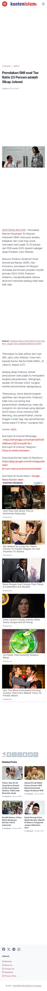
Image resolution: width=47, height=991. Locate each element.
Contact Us (9, 969)
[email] (35, 754)
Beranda (8, 961)
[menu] (4, 3)
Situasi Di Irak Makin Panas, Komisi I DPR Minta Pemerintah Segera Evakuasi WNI (33, 787)
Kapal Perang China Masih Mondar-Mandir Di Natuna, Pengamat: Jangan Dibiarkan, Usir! (34, 822)
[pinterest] (30, 754)
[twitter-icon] (8, 949)
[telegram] (25, 754)
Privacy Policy (10, 976)
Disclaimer (8, 972)
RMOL (14, 429)
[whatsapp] (19, 754)
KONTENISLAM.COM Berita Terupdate (27, 986)
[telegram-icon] (13, 949)
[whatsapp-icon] (18, 949)
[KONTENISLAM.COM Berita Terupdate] (23, 4)
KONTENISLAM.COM (13, 230)
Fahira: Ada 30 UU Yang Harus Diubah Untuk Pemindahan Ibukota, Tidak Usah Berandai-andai (11, 788)
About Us (8, 965)
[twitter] (14, 754)
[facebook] (9, 754)
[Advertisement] (23, 36)
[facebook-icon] (3, 949)
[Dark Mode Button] (43, 3)
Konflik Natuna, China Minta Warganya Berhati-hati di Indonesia (11, 821)
